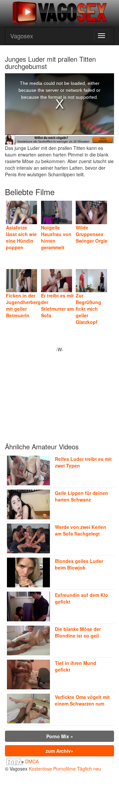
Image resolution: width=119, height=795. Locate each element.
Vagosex (21, 35)
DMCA (32, 761)
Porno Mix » (59, 736)
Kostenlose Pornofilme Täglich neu (65, 768)
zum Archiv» (59, 750)
